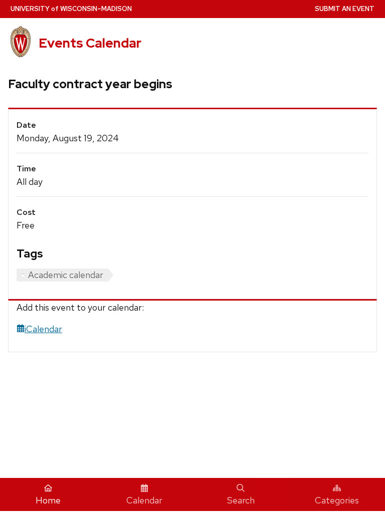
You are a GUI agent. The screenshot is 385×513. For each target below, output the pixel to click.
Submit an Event (344, 9)
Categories (337, 500)
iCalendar (43, 329)
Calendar (144, 500)
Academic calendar (65, 275)
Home (48, 500)
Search (241, 500)
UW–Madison (71, 9)
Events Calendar (90, 43)
